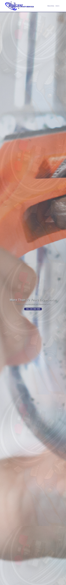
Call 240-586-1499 (33, 309)
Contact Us (57, 5)
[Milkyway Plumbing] (20, 5)
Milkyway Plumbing (50, 5)
